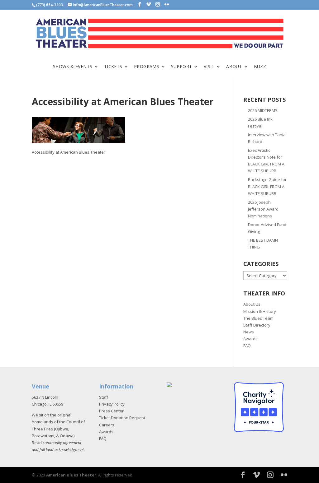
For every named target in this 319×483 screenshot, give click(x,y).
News (248, 332)
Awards (250, 338)
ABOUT (234, 66)
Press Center (111, 411)
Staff (103, 397)
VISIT (209, 66)
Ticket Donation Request (122, 417)
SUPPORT (181, 66)
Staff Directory (256, 325)
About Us (251, 304)
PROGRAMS (146, 66)
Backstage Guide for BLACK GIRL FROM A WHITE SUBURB (267, 186)
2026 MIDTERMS (263, 110)
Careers (106, 425)
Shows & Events (73, 66)
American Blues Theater (71, 475)
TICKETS (113, 66)
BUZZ (260, 66)
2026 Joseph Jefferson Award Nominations (263, 209)
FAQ (247, 345)
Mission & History (259, 311)
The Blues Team (258, 318)
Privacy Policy (112, 404)
